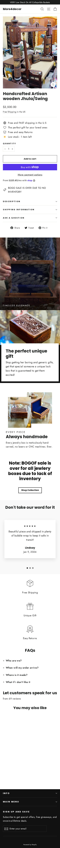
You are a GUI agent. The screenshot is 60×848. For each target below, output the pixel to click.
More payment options (30, 174)
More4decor (12, 9)
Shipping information (19, 209)
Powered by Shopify (30, 844)
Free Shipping (9, 111)
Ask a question (13, 218)
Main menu (11, 801)
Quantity (9, 143)
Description (11, 201)
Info (6, 793)
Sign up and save (16, 811)
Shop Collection (30, 490)
